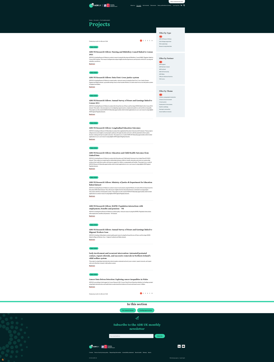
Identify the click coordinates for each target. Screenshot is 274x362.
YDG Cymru (162, 79)
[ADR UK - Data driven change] (95, 5)
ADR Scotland (162, 69)
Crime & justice (162, 102)
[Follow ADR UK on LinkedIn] (181, 5)
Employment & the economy (165, 104)
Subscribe (159, 336)
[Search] (184, 5)
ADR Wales (162, 74)
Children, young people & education (167, 97)
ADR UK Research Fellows (165, 39)
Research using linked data (165, 46)
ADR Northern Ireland (164, 66)
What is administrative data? (176, 1)
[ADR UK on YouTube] (183, 346)
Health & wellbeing (163, 106)
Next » (152, 294)
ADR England (162, 64)
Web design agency (174, 358)
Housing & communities (164, 109)
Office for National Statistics (166, 76)
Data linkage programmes (165, 41)
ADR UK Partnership (164, 71)
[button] (3, 359)
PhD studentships (163, 44)
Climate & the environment (165, 99)
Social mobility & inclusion (165, 111)
